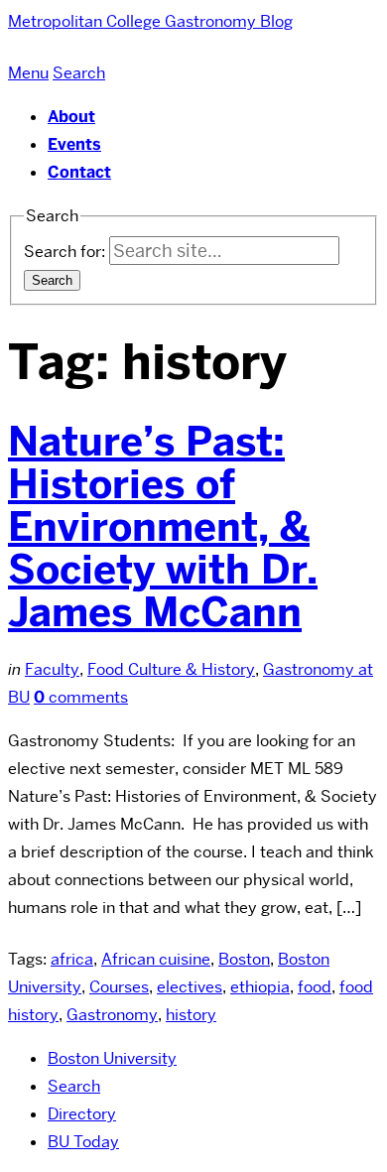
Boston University (112, 1058)
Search (74, 1086)
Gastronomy (112, 1014)
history (191, 1014)
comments (81, 697)
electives (189, 987)
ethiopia (260, 987)
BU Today (83, 1141)
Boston (244, 959)
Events (74, 144)
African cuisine (155, 959)
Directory (82, 1114)
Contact (79, 172)
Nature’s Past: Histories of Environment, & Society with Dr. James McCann (163, 527)
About (71, 116)
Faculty (52, 669)
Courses (119, 987)
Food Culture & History (171, 669)
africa (72, 959)
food (314, 987)
